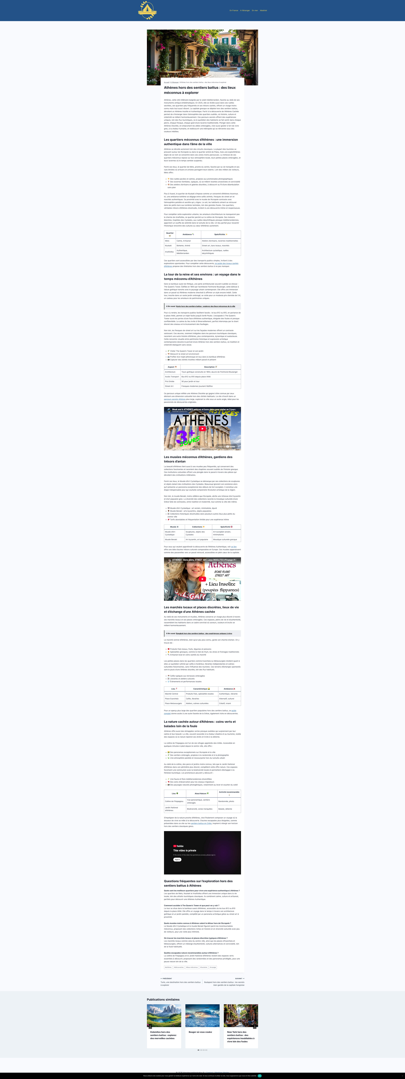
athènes (168, 967)
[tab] (198, 1050)
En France (234, 10)
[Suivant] (254, 1026)
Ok (260, 1076)
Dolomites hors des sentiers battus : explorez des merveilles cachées (163, 1035)
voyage (213, 967)
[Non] (402, 1076)
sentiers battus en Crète (201, 823)
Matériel (263, 10)
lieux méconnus (192, 967)
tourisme (203, 967)
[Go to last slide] (150, 1026)
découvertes (179, 967)
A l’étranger (245, 10)
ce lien (234, 547)
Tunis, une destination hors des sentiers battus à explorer (181, 982)
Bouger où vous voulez (200, 1032)
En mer (255, 10)
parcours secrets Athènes (175, 399)
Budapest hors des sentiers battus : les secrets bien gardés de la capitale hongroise (224, 982)
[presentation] (164, 1015)
